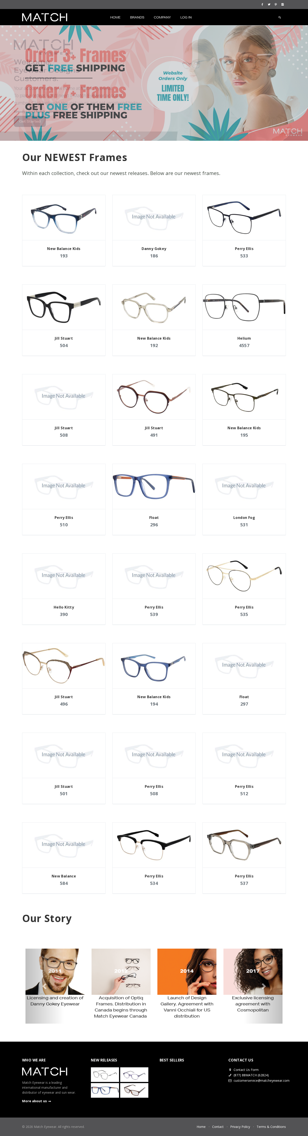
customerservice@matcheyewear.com (262, 1080)
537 (244, 883)
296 (154, 525)
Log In (186, 17)
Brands (137, 17)
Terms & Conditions (271, 1127)
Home (115, 17)
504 (64, 345)
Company (162, 17)
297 (244, 704)
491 (154, 435)
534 (154, 883)
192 (154, 345)
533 (244, 256)
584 (64, 883)
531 (244, 525)
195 (244, 435)
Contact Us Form (246, 1070)
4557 (244, 345)
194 (154, 704)
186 (154, 256)
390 (64, 614)
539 (154, 614)
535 (244, 614)
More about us (34, 1101)
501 (64, 794)
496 (64, 704)
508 (64, 435)
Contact (218, 1127)
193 (64, 256)
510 (64, 525)
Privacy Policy (240, 1127)
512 (244, 794)
